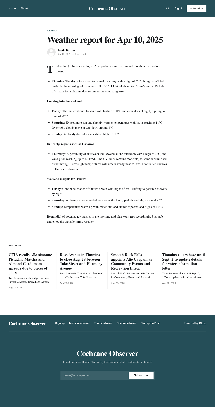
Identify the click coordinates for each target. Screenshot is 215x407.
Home (12, 8)
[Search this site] (167, 8)
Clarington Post (150, 323)
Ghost (202, 323)
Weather (52, 30)
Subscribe (196, 8)
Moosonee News (79, 323)
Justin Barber (66, 50)
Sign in (179, 8)
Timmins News (103, 323)
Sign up (59, 323)
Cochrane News (126, 323)
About (24, 8)
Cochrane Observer (107, 8)
